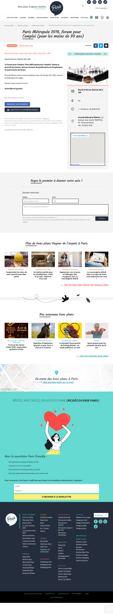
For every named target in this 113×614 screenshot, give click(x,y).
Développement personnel (63, 557)
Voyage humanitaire (83, 523)
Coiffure (61, 553)
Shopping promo (46, 565)
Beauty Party (27, 523)
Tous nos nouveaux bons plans (93, 355)
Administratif (62, 577)
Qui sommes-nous (29, 538)
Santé (60, 548)
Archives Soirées (81, 544)
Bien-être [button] (54, 17)
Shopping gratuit (46, 562)
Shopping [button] (74, 17)
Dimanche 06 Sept (29, 573)
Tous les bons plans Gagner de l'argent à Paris (85, 284)
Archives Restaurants (80, 548)
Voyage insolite (81, 526)
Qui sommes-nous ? (63, 593)
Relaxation (61, 545)
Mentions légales (76, 593)
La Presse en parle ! (50, 593)
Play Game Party (28, 520)
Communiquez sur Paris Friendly (32, 593)
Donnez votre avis (26, 45)
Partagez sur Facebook (17, 104)
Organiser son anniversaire (45, 550)
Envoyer (102, 218)
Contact (25, 546)
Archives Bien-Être (82, 552)
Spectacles (44, 520)
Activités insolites (43, 340)
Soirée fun (43, 547)
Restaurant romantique (62, 534)
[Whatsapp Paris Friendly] (100, 2)
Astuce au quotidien (65, 568)
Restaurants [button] (42, 17)
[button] (91, 17)
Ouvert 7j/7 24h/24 (64, 579)
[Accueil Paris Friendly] (56, 7)
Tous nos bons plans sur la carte (58, 382)
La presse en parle (29, 541)
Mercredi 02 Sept (28, 562)
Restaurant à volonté (62, 524)
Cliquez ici (46, 119)
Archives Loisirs (81, 542)
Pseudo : (25, 197)
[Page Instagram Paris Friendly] (94, 2)
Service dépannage (64, 574)
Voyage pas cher (81, 520)
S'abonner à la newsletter (56, 497)
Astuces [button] (84, 17)
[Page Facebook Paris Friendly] (89, 2)
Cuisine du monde (64, 517)
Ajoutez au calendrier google (24, 110)
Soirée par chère (46, 544)
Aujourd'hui (26, 557)
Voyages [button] (64, 17)
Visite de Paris (45, 526)
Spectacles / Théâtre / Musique (16, 341)
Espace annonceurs (29, 544)
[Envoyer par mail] (106, 45)
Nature (42, 531)
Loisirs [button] (23, 17)
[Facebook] (95, 45)
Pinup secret (56, 601)
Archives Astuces (82, 560)
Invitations (12, 17)
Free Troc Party (28, 517)
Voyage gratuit (81, 528)
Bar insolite (44, 541)
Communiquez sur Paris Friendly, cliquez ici (19, 130)
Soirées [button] (31, 17)
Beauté (60, 551)
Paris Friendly (9, 25)
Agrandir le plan (75, 164)
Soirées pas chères (69, 340)
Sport (96, 340)
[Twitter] (101, 45)
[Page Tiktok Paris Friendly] (105, 2)
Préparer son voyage (83, 517)
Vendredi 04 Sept (28, 568)
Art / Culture (44, 528)
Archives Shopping (82, 558)
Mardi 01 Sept (27, 559)
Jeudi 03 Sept (27, 565)
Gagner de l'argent (38, 25)
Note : (54, 197)
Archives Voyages (82, 555)
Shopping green (45, 567)
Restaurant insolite (64, 520)
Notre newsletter (29, 535)
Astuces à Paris (23, 25)
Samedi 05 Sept (28, 570)
